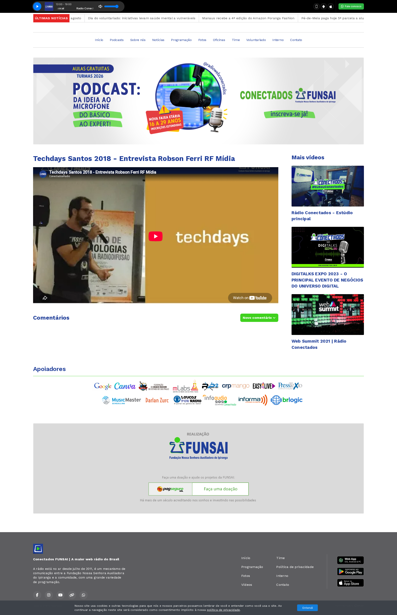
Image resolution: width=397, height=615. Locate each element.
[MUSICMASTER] (121, 400)
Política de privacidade (295, 567)
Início (99, 40)
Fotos (202, 40)
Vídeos (246, 585)
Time (236, 40)
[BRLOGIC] (287, 400)
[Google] (103, 386)
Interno (277, 40)
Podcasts (116, 40)
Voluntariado (256, 40)
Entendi (307, 607)
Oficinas (219, 40)
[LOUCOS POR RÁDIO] (187, 400)
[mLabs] (185, 386)
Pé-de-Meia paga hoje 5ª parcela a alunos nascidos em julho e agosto (336, 18)
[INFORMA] (253, 400)
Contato (296, 40)
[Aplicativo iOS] (330, 6)
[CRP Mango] (235, 386)
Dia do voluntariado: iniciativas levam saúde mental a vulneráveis (119, 18)
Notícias (158, 40)
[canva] (125, 386)
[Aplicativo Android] (323, 6)
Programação (181, 40)
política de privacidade (223, 609)
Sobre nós (138, 40)
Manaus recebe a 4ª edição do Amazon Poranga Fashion (225, 18)
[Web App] (316, 6)
